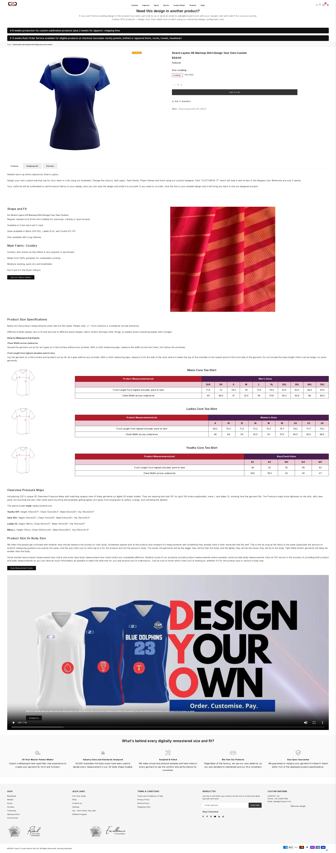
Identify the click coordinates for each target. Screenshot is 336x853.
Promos (193, 5)
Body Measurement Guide (21, 568)
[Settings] (327, 5)
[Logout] (320, 5)
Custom (134, 5)
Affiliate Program (79, 814)
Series (166, 5)
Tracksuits (11, 811)
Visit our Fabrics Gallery (20, 277)
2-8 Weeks (137, 53)
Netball (10, 799)
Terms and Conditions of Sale (150, 796)
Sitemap (75, 807)
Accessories (12, 818)
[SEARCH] (317, 5)
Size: (180, 70)
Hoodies (10, 807)
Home (9, 44)
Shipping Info (32, 166)
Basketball (11, 796)
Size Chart (189, 74)
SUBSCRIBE (255, 805)
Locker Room (179, 5)
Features (176, 62)
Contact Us (34, 718)
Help (203, 5)
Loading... (177, 75)
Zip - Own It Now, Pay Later (84, 811)
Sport (156, 5)
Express (145, 5)
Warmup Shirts (13, 814)
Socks (9, 803)
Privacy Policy (143, 799)
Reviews (50, 166)
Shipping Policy (144, 807)
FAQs (74, 799)
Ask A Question (182, 101)
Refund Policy (143, 803)
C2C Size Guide (79, 796)
